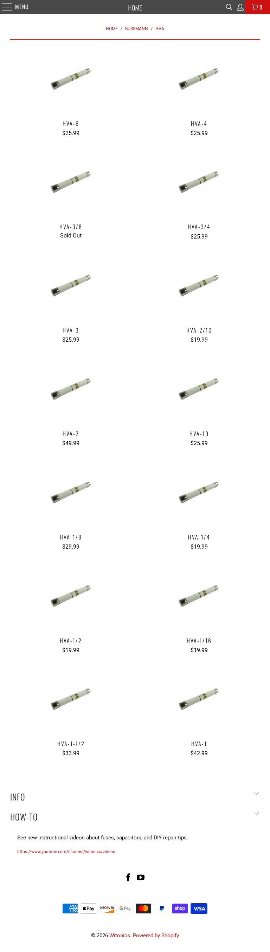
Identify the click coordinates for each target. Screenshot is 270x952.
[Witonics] (135, 7)
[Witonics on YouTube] (141, 878)
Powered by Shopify (156, 935)
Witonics (119, 935)
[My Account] (240, 7)
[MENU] (3, 7)
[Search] (229, 7)
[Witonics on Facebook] (128, 878)
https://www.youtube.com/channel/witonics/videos (66, 851)
